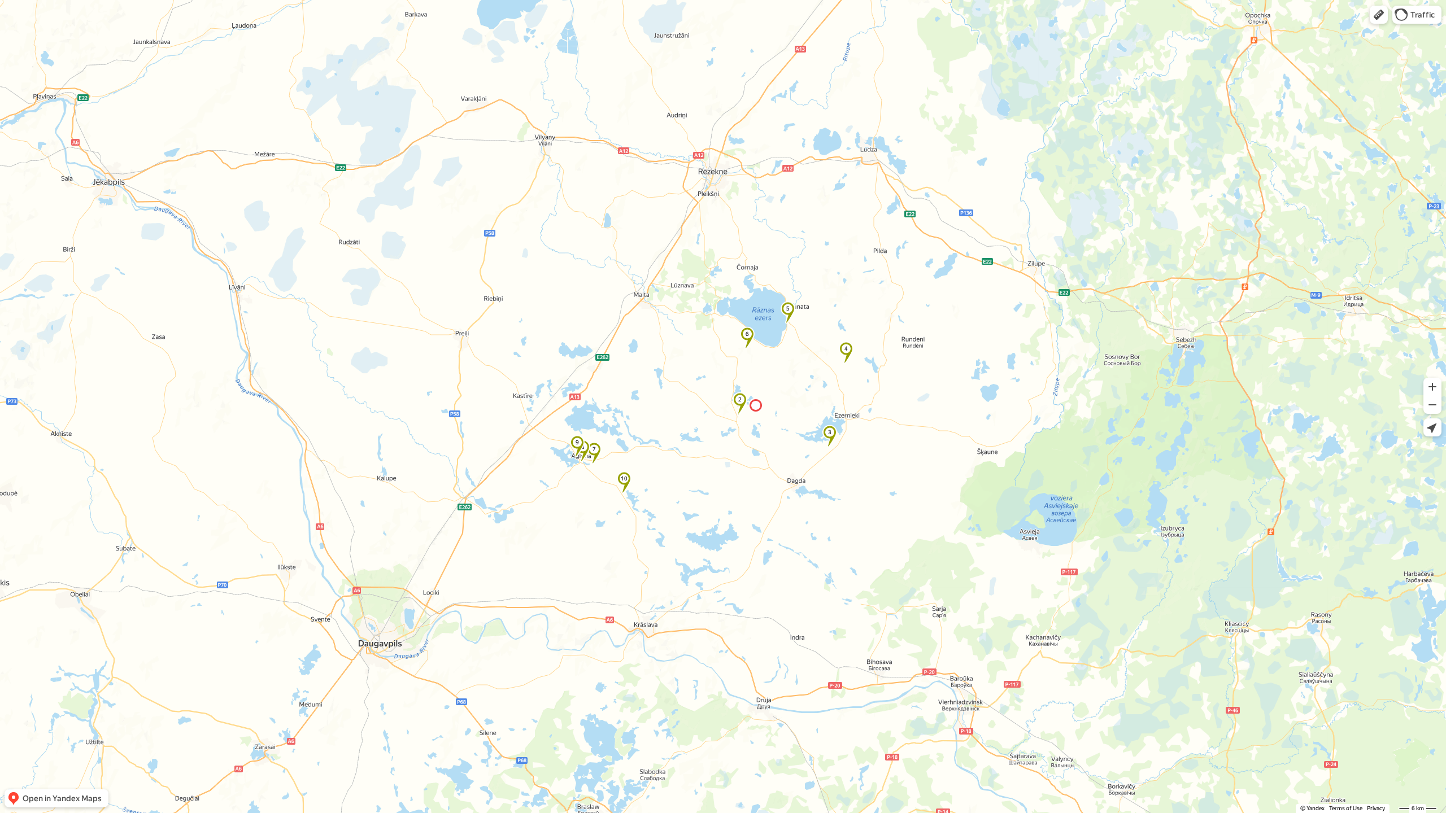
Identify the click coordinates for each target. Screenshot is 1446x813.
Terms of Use (1345, 808)
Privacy (1376, 808)
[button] (1379, 15)
